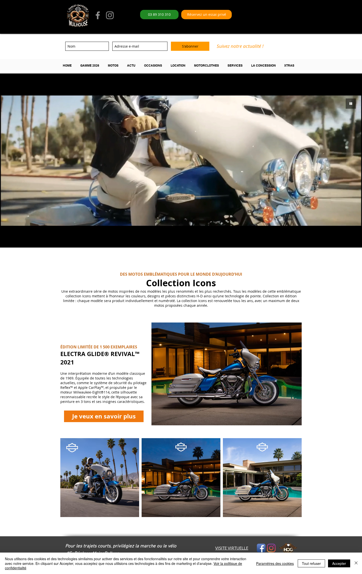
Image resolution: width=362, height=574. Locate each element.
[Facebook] (98, 15)
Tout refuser (311, 563)
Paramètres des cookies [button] (275, 563)
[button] (91, 65)
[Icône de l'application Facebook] (261, 548)
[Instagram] (110, 15)
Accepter (339, 563)
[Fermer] (356, 563)
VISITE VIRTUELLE (231, 548)
